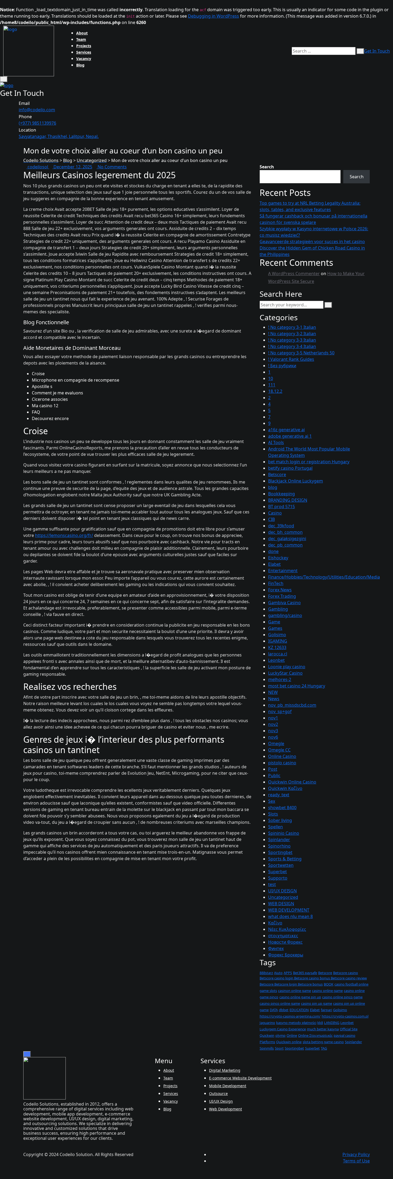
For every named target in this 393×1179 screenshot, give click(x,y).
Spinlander (279, 839)
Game (274, 622)
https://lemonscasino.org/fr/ (64, 535)
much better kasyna (323, 1029)
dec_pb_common (285, 545)
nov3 (273, 731)
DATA (274, 1009)
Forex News (280, 590)
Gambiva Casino (284, 603)
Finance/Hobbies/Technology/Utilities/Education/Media (324, 577)
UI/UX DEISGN (282, 891)
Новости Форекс (285, 942)
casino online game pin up (300, 997)
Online (292, 1035)
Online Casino (282, 756)
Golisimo (277, 635)
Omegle (276, 743)
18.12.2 (275, 391)
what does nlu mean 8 (290, 916)
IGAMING (277, 641)
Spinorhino (279, 846)
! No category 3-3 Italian (292, 340)
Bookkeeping (281, 494)
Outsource (218, 1093)
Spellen (275, 827)
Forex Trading (282, 596)
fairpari (326, 1009)
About (82, 32)
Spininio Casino (283, 833)
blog (272, 487)
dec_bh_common (285, 532)
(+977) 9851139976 (37, 123)
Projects (83, 45)
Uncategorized (283, 897)
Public (274, 775)
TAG (324, 1048)
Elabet (274, 564)
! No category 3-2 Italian (292, 334)
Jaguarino (267, 1022)
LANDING (331, 1022)
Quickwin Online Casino (292, 782)
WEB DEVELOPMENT (288, 910)
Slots (273, 814)
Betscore (277, 474)
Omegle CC (279, 750)
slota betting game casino (323, 1041)
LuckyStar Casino (285, 673)
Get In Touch (377, 51)
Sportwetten (281, 865)
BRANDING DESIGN (287, 500)
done (273, 551)
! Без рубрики (282, 366)
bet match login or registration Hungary (308, 462)
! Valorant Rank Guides (291, 359)
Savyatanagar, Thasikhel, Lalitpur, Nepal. (59, 136)
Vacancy (83, 58)
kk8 (320, 1022)
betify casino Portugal (290, 468)
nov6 (273, 737)
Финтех (276, 948)
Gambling (278, 609)
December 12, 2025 (72, 167)
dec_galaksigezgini (287, 538)
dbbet (283, 1009)
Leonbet (276, 660)
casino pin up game (316, 1003)
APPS (288, 972)
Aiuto (278, 972)
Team (81, 39)
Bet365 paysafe (305, 972)
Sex (271, 801)
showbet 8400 (282, 807)
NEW (273, 692)
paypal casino (344, 1035)
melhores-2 (279, 679)
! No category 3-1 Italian (292, 327)
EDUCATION (299, 1009)
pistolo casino (282, 763)
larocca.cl (277, 654)
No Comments (112, 167)
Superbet (277, 872)
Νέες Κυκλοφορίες (287, 929)
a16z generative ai (286, 430)
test (272, 884)
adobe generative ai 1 (290, 436)
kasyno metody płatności (296, 1022)
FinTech (275, 583)
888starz (266, 972)
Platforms (267, 1041)
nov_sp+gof (280, 711)
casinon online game (294, 990)
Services (83, 52)
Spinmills (267, 1048)
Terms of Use (356, 1161)
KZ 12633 (277, 647)
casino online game (327, 990)
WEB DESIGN (281, 904)
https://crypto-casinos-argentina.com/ (290, 1016)
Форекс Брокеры (285, 955)
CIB (271, 519)
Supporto (277, 878)
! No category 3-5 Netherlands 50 (301, 353)
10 (270, 378)
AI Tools (276, 442)
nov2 (273, 724)
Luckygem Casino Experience (283, 1029)
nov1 (273, 718)
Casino (275, 513)
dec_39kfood (281, 526)
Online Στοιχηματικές (315, 1035)
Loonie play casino (286, 667)
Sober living (280, 820)
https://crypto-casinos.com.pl (345, 1016)
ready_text (278, 795)
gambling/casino (285, 615)
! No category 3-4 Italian (292, 346)
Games (275, 628)
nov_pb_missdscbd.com (292, 705)
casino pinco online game (280, 1003)
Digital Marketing (224, 1070)
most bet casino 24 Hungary (296, 686)
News (273, 699)
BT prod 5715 (281, 506)
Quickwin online (289, 1041)
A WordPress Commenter (294, 273)
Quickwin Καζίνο (285, 788)
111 (271, 385)
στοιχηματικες (283, 936)
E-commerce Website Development (240, 1078)
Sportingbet (280, 852)
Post (272, 769)
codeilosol (37, 167)
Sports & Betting (285, 859)
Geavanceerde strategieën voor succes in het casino (312, 241)
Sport (279, 1048)
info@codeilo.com (37, 110)
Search (267, 167)
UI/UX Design (221, 1101)
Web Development (225, 1108)
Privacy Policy (356, 1154)
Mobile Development (227, 1085)
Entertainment (283, 570)
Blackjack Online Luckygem (295, 481)
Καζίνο (275, 923)
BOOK (328, 984)
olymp (280, 1035)
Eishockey (278, 558)
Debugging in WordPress (213, 16)
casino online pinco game (342, 997)
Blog (80, 65)
